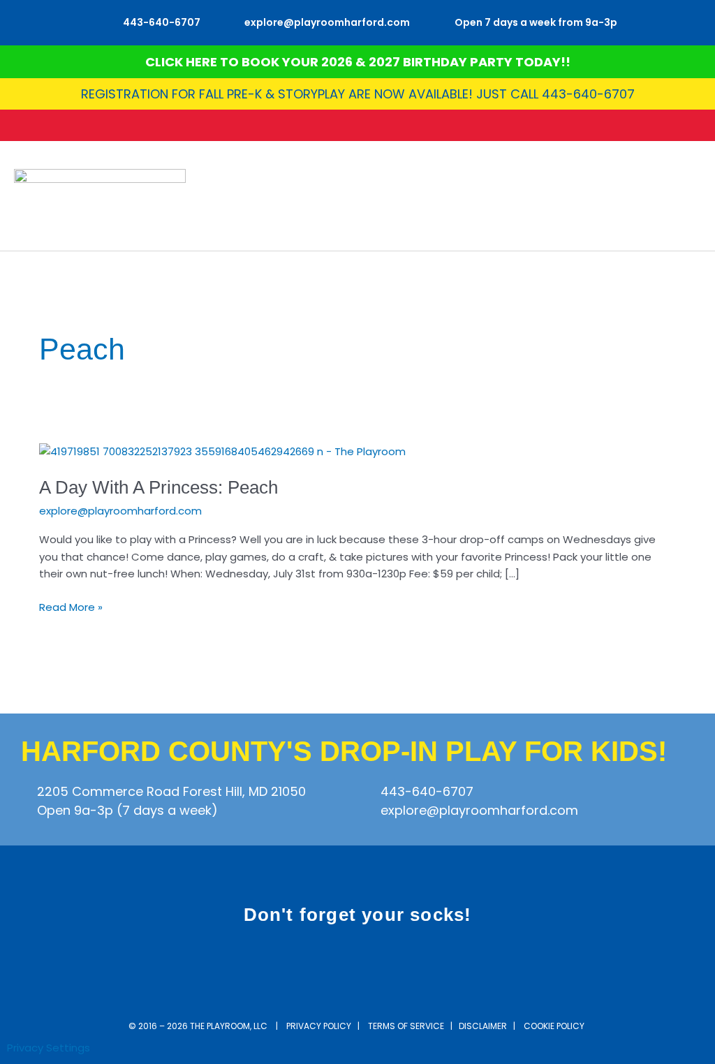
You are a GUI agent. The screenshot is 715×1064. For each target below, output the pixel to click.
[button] (691, 195)
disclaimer (483, 1026)
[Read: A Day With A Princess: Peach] (222, 450)
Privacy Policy (318, 1026)
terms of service (406, 1026)
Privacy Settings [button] (48, 1047)
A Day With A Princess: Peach (158, 487)
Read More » (71, 606)
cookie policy (555, 1026)
